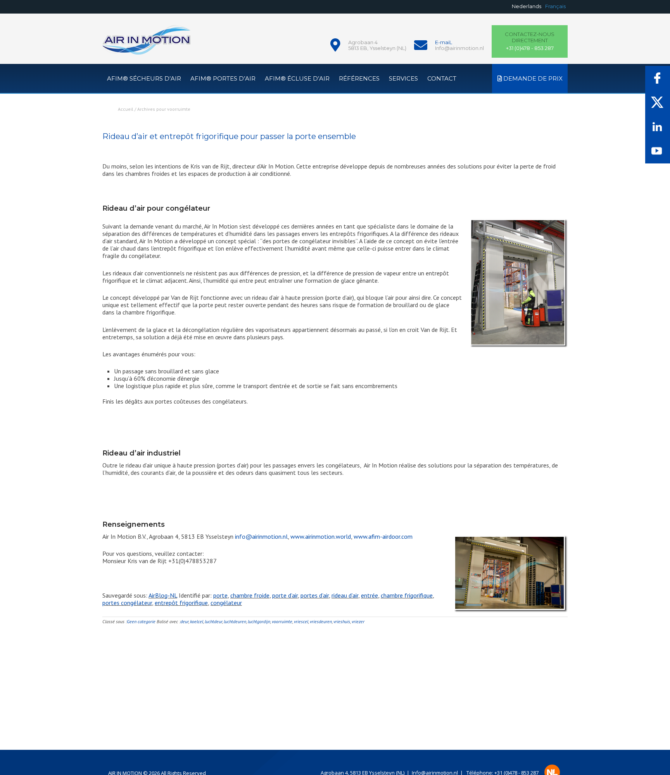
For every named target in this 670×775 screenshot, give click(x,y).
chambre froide (249, 595)
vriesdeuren (321, 621)
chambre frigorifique (407, 595)
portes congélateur (127, 603)
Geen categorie (141, 621)
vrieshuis (341, 621)
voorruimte (282, 621)
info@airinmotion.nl (261, 536)
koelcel (196, 621)
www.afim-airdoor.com (383, 536)
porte (220, 595)
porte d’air (285, 595)
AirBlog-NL (163, 595)
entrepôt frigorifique (181, 603)
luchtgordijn (259, 621)
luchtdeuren (235, 621)
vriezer (358, 621)
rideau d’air (345, 595)
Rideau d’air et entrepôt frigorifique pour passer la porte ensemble (229, 136)
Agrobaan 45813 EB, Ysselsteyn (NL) (377, 45)
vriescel (301, 621)
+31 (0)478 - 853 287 (529, 41)
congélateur (226, 603)
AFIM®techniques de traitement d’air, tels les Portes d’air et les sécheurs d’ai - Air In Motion (146, 44)
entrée (369, 595)
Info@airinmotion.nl (459, 48)
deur (184, 621)
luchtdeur (213, 621)
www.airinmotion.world (320, 536)
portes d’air (314, 595)
